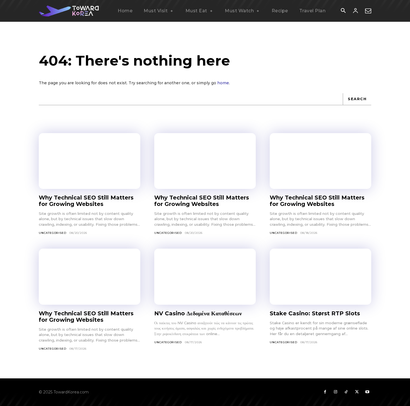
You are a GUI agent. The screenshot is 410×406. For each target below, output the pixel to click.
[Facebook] (325, 392)
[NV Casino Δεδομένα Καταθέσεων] (205, 276)
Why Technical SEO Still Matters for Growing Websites (86, 200)
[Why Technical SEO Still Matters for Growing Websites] (89, 161)
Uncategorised (52, 233)
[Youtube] (367, 392)
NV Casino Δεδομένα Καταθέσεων (198, 313)
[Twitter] (357, 392)
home (223, 82)
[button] (343, 11)
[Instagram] (335, 392)
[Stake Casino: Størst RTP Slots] (320, 276)
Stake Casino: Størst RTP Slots (315, 313)
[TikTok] (346, 392)
